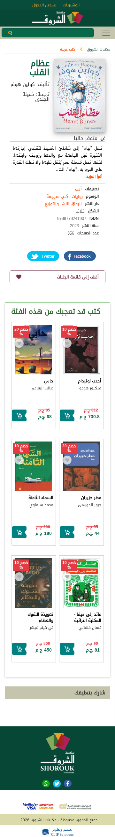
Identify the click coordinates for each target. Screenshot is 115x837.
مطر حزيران (91, 498)
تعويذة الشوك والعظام (40, 617)
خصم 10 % (69, 332)
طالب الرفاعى (42, 388)
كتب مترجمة (57, 196)
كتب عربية (67, 49)
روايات (77, 196)
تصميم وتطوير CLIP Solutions (62, 831)
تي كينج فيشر (41, 627)
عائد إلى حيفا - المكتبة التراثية (87, 617)
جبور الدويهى (89, 504)
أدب (78, 189)
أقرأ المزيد (94, 176)
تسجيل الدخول (44, 5)
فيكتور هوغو (90, 388)
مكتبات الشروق (98, 49)
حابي (48, 381)
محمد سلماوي (41, 504)
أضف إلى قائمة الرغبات (78, 277)
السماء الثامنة (40, 498)
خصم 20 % (21, 332)
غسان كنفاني (90, 627)
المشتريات (71, 5)
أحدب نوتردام (89, 381)
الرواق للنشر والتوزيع (63, 204)
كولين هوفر (22, 84)
